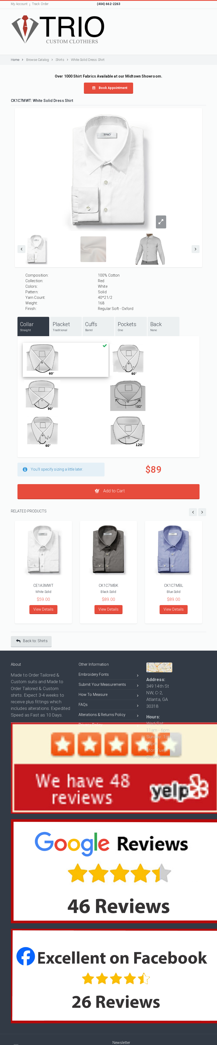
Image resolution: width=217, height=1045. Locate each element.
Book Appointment (113, 88)
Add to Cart (113, 490)
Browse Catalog (37, 60)
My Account (19, 4)
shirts (16, 695)
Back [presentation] (156, 326)
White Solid (43, 592)
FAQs (83, 704)
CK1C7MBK (108, 585)
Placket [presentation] (61, 326)
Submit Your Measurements (102, 684)
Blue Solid (174, 592)
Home (15, 60)
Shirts (60, 60)
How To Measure (93, 694)
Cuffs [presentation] (91, 326)
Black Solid (108, 592)
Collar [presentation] (27, 326)
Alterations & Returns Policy (102, 715)
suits (33, 681)
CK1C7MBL (173, 585)
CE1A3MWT (43, 585)
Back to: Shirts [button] (35, 641)
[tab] (33, 326)
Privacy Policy (90, 725)
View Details (43, 609)
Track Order (40, 4)
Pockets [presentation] (127, 326)
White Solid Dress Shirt (88, 60)
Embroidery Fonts (94, 674)
